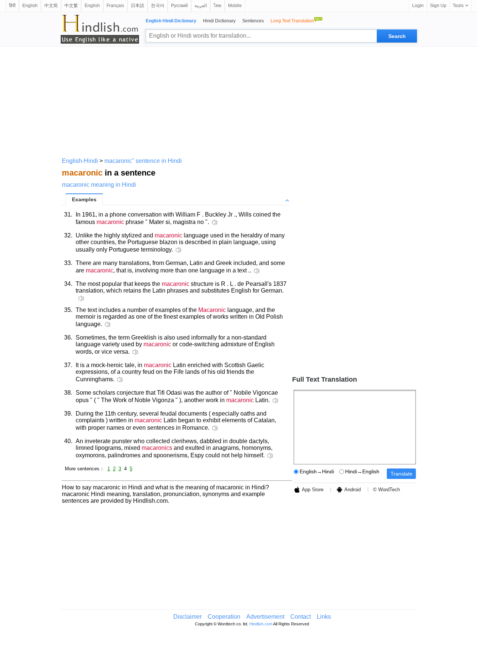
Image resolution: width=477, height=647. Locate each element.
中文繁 (71, 5)
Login (418, 5)
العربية (201, 5)
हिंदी (12, 5)
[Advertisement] (238, 100)
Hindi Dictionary (219, 20)
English (30, 5)
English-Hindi (80, 161)
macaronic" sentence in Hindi (143, 161)
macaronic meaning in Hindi (99, 185)
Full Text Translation (324, 379)
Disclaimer (187, 616)
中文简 (51, 5)
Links (324, 616)
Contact (300, 616)
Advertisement (265, 616)
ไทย (217, 5)
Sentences (253, 20)
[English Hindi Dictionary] (100, 29)
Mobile (235, 5)
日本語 (137, 5)
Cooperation (224, 616)
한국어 (157, 5)
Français (115, 5)
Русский (179, 5)
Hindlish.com (260, 624)
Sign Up (438, 5)
